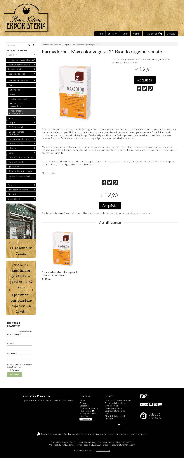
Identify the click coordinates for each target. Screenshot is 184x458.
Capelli (67, 44)
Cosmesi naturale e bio (51, 44)
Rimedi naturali (14, 69)
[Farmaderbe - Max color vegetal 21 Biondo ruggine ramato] (75, 92)
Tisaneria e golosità (16, 73)
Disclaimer (84, 416)
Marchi (136, 33)
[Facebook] (142, 397)
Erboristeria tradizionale (19, 64)
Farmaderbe (144, 212)
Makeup (12, 148)
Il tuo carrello (152, 33)
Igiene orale (14, 166)
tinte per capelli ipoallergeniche (117, 212)
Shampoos (15, 89)
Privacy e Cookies (87, 413)
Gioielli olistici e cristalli (18, 189)
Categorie (84, 405)
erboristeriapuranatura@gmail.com (119, 444)
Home (99, 33)
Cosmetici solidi (16, 162)
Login (125, 33)
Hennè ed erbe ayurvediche (17, 104)
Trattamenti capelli (18, 99)
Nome (10, 343)
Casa (10, 185)
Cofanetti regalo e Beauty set (20, 177)
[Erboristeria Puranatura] (92, 18)
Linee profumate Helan (19, 139)
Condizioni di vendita (88, 408)
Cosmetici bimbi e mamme (21, 157)
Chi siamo (112, 33)
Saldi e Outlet (14, 199)
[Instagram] (146, 397)
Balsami (13, 94)
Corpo (12, 122)
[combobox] (21, 54)
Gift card (12, 194)
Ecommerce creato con (92, 450)
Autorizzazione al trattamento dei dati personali (19, 365)
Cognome (12, 353)
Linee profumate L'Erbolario (16, 133)
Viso (11, 118)
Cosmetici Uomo (16, 143)
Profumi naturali (16, 127)
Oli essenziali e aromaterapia (21, 60)
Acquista (144, 79)
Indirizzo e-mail (14, 334)
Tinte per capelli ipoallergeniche (85, 44)
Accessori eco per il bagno (20, 171)
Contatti (171, 33)
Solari (11, 152)
